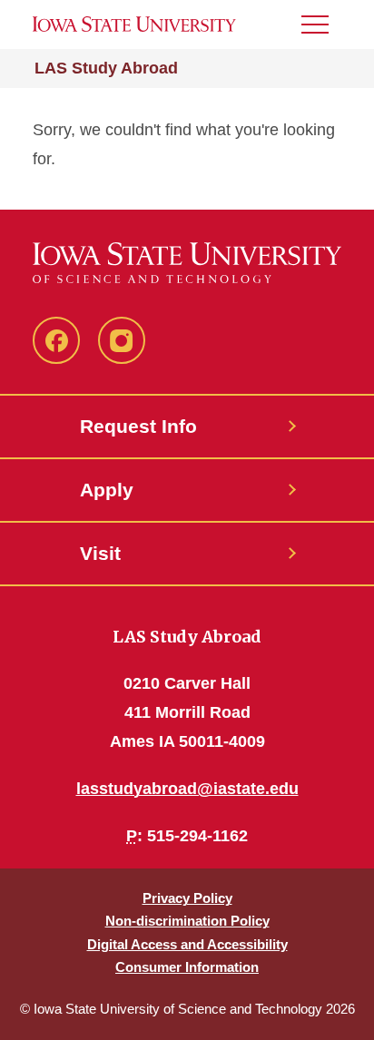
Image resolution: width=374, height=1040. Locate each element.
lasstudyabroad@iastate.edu (187, 789)
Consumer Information (187, 967)
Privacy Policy (187, 898)
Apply (106, 489)
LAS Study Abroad (106, 68)
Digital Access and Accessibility (187, 944)
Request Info (138, 426)
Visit (100, 553)
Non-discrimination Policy (187, 920)
